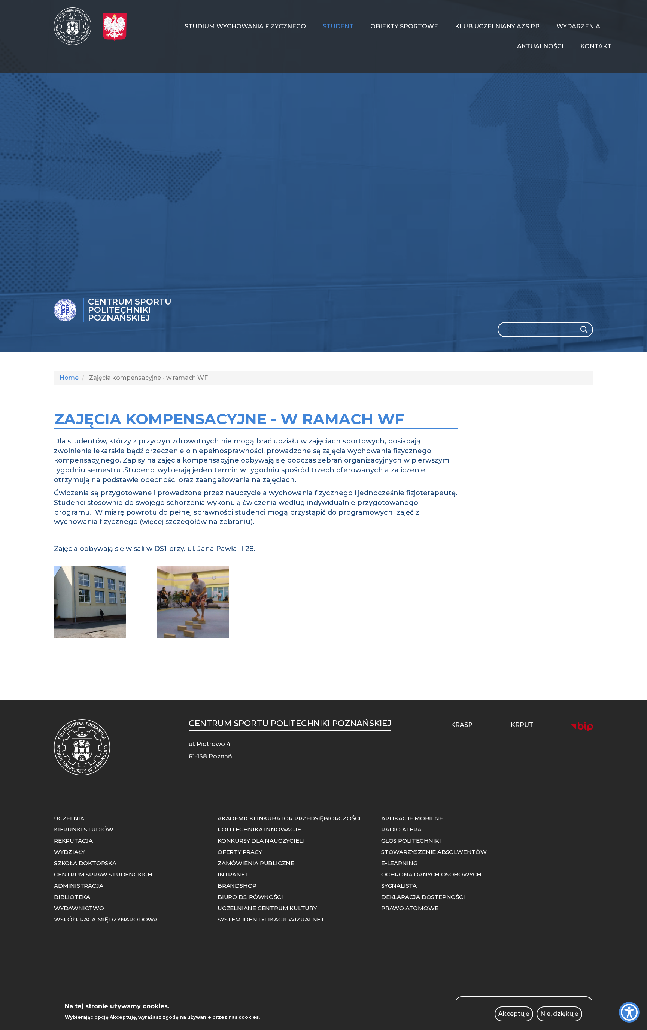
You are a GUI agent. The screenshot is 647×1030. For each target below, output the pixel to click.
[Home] (75, 26)
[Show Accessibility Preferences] (629, 1012)
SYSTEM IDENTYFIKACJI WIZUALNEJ (271, 919)
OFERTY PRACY (240, 851)
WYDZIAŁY (69, 851)
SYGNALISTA (399, 885)
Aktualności (540, 46)
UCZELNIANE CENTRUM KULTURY (267, 908)
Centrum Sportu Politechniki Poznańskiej (129, 310)
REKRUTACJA (73, 840)
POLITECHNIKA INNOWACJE (259, 829)
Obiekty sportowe (404, 26)
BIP (582, 726)
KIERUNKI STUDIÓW (83, 829)
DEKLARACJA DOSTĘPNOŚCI (423, 896)
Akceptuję (513, 1013)
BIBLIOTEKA (72, 896)
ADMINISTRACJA (78, 885)
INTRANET (233, 874)
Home (69, 377)
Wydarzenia (578, 26)
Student (338, 26)
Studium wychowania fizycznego (245, 26)
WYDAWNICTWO (79, 908)
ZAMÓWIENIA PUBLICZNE (256, 863)
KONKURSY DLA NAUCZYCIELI (261, 840)
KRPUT (522, 724)
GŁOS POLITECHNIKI (411, 840)
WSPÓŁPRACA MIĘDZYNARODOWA (106, 919)
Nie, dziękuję (559, 1013)
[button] (102, 602)
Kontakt (595, 46)
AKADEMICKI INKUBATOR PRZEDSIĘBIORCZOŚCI (289, 818)
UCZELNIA (69, 818)
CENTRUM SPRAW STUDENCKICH (103, 874)
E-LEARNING (399, 863)
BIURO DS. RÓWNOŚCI (250, 896)
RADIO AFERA (401, 829)
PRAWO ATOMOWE (409, 908)
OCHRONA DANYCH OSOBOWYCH (431, 874)
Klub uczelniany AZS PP (497, 26)
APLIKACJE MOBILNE (412, 818)
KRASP (462, 724)
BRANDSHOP (237, 885)
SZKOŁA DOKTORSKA (85, 863)
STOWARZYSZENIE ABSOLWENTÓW (434, 851)
